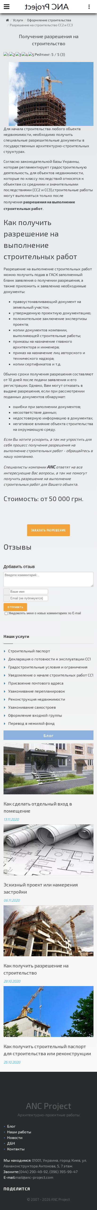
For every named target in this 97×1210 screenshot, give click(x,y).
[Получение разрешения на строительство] (51, 94)
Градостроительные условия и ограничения (47, 667)
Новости (14, 1137)
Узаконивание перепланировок (36, 691)
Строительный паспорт (29, 651)
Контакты (15, 1149)
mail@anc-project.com (34, 1177)
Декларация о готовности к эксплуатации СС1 (49, 659)
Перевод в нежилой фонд (31, 723)
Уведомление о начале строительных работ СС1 (50, 675)
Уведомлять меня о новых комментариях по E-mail (44, 613)
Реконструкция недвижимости (36, 699)
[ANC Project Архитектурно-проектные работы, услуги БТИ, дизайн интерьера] (7, 20)
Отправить (15, 607)
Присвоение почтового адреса (35, 683)
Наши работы (19, 1132)
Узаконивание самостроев (32, 707)
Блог (49, 735)
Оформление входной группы (35, 715)
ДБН (11, 1143)
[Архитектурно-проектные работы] (48, 6)
